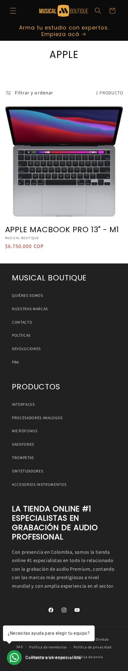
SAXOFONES (23, 444)
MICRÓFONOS (25, 431)
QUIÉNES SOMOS (27, 295)
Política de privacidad (93, 647)
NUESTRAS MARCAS (30, 309)
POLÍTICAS (21, 335)
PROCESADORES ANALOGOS (37, 418)
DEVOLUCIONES (26, 349)
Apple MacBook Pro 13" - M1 (62, 229)
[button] (13, 11)
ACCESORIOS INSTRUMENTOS (39, 484)
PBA (15, 362)
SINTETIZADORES (27, 471)
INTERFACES (23, 404)
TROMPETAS (23, 458)
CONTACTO (22, 322)
